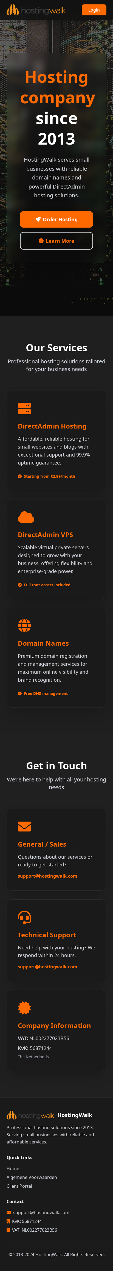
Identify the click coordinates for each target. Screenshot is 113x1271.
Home (13, 1168)
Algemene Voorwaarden (32, 1177)
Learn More (60, 240)
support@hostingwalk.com (47, 876)
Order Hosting (60, 219)
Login (94, 10)
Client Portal (19, 1186)
